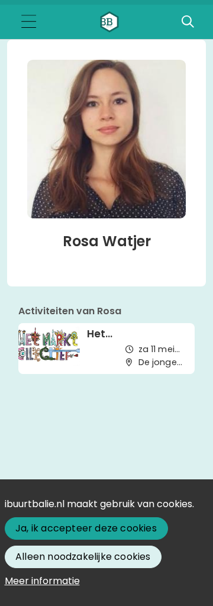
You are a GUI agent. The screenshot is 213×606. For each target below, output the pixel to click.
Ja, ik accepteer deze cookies (86, 528)
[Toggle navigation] (28, 22)
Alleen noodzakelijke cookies (83, 556)
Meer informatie (42, 581)
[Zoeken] (187, 22)
